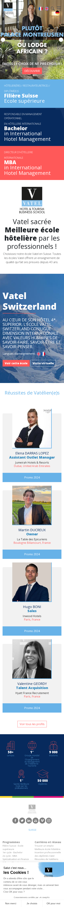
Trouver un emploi (44, 845)
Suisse (32, 829)
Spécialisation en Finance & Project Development (16, 861)
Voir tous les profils (32, 724)
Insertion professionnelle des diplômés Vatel (48, 854)
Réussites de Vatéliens (46, 859)
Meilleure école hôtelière (47, 849)
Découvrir (32, 71)
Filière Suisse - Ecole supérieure (13, 847)
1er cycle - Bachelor (13, 852)
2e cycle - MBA (10, 855)
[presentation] (3, 40)
